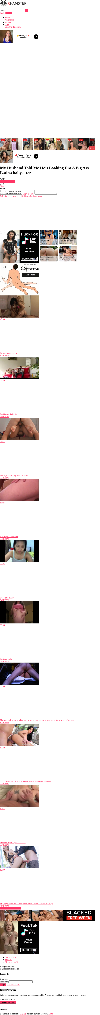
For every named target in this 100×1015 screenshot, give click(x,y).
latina (39, 196)
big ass (27, 196)
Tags (7, 24)
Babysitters (4, 196)
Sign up (23, 1014)
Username (4, 979)
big (22, 196)
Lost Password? (13, 984)
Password (4, 982)
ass (10, 196)
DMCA (8, 960)
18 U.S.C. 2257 (11, 962)
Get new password (8, 1002)
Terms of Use (10, 957)
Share (2, 186)
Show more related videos (10, 908)
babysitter (16, 196)
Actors (8, 22)
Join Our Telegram (13, 27)
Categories (9, 20)
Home (7, 17)
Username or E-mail (8, 999)
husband (33, 196)
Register (8, 13)
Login (2, 13)
